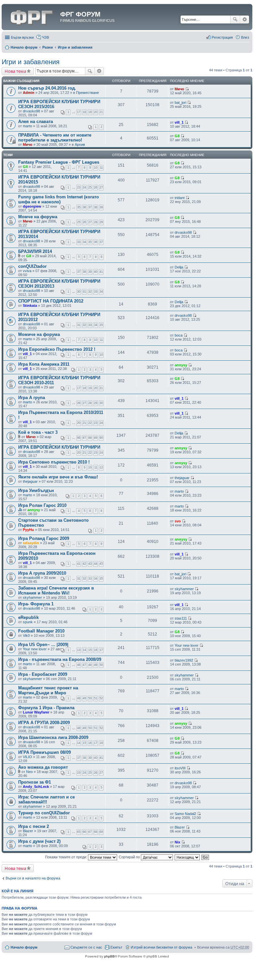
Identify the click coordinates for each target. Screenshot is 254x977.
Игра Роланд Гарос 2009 (43, 538)
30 (78, 291)
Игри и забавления (75, 47)
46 (78, 665)
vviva (27, 271)
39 (101, 207)
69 (101, 832)
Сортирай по (130, 857)
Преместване (87, 93)
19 (90, 112)
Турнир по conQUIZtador (44, 812)
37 (90, 207)
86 (78, 437)
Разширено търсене (244, 19)
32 (90, 291)
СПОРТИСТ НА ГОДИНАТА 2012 (50, 301)
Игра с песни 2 (33, 826)
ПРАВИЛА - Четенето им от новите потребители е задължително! (54, 137)
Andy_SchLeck (36, 787)
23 (78, 187)
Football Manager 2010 (41, 631)
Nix (177, 842)
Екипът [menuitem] (116, 947)
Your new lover (35, 649)
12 (101, 467)
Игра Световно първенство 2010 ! (54, 462)
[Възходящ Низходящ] (187, 857)
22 (90, 423)
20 (95, 112)
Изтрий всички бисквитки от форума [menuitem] (161, 947)
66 (84, 832)
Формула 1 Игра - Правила (46, 707)
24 (84, 187)
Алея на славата (35, 121)
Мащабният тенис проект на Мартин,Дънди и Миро (48, 690)
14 (84, 650)
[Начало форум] (31, 16)
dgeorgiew (32, 206)
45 (101, 563)
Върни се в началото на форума (33, 878)
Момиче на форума (39, 334)
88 (90, 437)
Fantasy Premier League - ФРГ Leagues (58, 162)
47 (84, 665)
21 (101, 112)
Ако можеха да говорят (43, 767)
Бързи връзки (22, 37)
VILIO (27, 757)
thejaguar (30, 481)
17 (78, 112)
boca (179, 335)
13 (78, 650)
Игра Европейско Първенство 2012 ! (56, 349)
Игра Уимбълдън (36, 490)
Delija (179, 267)
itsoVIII (180, 768)
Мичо (179, 89)
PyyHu (28, 530)
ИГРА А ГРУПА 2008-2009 (44, 722)
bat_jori (180, 102)
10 (95, 167)
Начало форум (24, 47)
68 (95, 832)
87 (84, 437)
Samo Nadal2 (185, 814)
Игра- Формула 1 (36, 603)
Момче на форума (37, 216)
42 (84, 563)
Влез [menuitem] (245, 37)
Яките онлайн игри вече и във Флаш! (58, 476)
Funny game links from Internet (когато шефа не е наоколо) (58, 199)
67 (90, 832)
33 (78, 242)
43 (90, 563)
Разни (47, 47)
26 (95, 187)
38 (95, 207)
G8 (177, 136)
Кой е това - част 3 (38, 432)
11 (101, 167)
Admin (28, 93)
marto (27, 126)
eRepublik (28, 617)
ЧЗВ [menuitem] (45, 37)
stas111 (181, 618)
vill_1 (179, 122)
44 (95, 563)
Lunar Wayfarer (36, 712)
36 (84, 207)
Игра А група (31, 397)
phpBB (109, 956)
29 (101, 222)
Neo (29, 772)
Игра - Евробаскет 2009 (42, 674)
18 (84, 112)
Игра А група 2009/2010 (42, 573)
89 (95, 437)
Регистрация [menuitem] (222, 37)
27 (101, 187)
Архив (80, 144)
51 (95, 698)
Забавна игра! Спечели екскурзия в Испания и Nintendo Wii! (56, 590)
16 (95, 650)
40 (95, 271)
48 (90, 665)
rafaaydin (31, 543)
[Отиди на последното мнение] (187, 89)
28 (95, 222)
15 (90, 650)
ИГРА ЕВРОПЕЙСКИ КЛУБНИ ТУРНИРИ (59, 447)
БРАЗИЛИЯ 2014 (35, 251)
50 (101, 665)
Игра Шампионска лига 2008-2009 (53, 737)
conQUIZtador (32, 266)
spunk (28, 622)
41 (101, 271)
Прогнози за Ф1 (34, 782)
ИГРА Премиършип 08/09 (44, 752)
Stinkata (30, 305)
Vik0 (26, 635)
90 (101, 437)
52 (101, 698)
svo (178, 521)
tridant (180, 198)
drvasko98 (31, 111)
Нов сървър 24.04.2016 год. (47, 88)
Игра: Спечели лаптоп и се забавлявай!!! (46, 799)
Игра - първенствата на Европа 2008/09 (59, 659)
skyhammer (32, 597)
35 (78, 207)
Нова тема (15, 71)
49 (95, 665)
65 (78, 832)
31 (84, 291)
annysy (181, 365)
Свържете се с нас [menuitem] (86, 947)
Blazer (28, 831)
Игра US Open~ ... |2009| (43, 644)
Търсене (235, 19)
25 (90, 187)
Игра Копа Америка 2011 (43, 364)
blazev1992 (184, 660)
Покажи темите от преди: (66, 857)
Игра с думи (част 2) (39, 841)
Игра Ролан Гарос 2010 (42, 505)
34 (84, 242)
